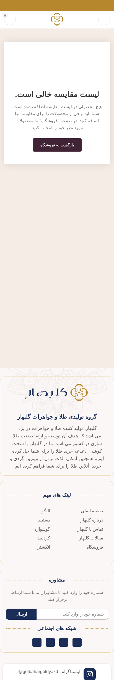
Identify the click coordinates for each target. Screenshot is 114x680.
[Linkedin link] (51, 5)
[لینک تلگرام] (44, 5)
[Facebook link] (70, 5)
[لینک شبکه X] (63, 5)
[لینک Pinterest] (57, 5)
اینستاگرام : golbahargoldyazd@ (49, 671)
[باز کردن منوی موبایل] (104, 19)
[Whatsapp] (50, 642)
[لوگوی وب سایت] (57, 19)
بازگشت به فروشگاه (57, 145)
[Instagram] (36, 642)
